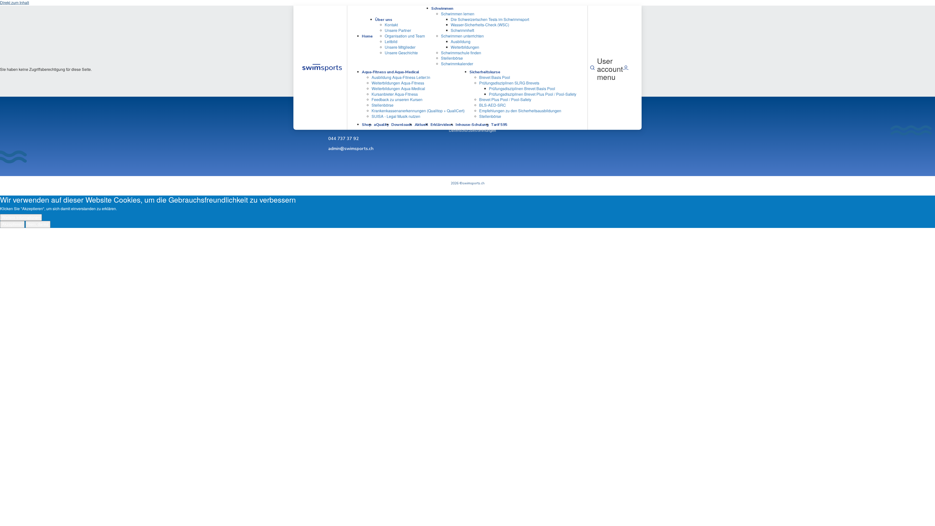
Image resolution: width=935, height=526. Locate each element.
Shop (366, 124)
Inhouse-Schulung (472, 124)
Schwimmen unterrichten (462, 36)
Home (367, 36)
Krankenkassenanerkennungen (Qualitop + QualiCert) (418, 110)
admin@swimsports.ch (351, 148)
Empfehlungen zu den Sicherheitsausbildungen (520, 110)
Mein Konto (626, 68)
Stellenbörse (452, 58)
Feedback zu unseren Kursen (397, 99)
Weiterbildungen (465, 47)
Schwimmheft (462, 30)
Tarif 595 (499, 124)
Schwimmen (442, 8)
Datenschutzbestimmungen (472, 130)
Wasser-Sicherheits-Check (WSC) (480, 25)
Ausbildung (460, 41)
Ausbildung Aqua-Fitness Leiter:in (401, 77)
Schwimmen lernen (457, 14)
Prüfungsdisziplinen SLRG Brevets (509, 83)
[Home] (322, 67)
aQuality (381, 124)
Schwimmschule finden (461, 53)
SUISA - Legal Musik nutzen (396, 116)
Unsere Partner (398, 30)
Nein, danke (38, 224)
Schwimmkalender (457, 63)
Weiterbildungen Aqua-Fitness (398, 83)
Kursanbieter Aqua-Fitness (395, 94)
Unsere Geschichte (401, 53)
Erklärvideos (441, 124)
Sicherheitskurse (484, 72)
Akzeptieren (12, 224)
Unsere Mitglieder (400, 47)
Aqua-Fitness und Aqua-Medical (390, 72)
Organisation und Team (405, 36)
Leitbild (391, 41)
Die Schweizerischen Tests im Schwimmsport (490, 19)
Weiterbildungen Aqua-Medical (398, 88)
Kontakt (391, 25)
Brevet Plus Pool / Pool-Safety (505, 99)
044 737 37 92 (343, 138)
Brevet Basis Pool (494, 77)
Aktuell (421, 124)
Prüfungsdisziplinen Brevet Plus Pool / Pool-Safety (532, 94)
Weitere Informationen (21, 217)
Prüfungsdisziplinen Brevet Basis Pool (522, 88)
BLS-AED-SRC (492, 105)
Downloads (401, 124)
